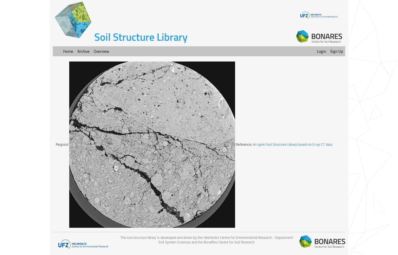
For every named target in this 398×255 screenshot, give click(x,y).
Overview (101, 51)
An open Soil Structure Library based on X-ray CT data (292, 144)
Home (68, 51)
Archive (83, 51)
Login (321, 51)
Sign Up (336, 51)
